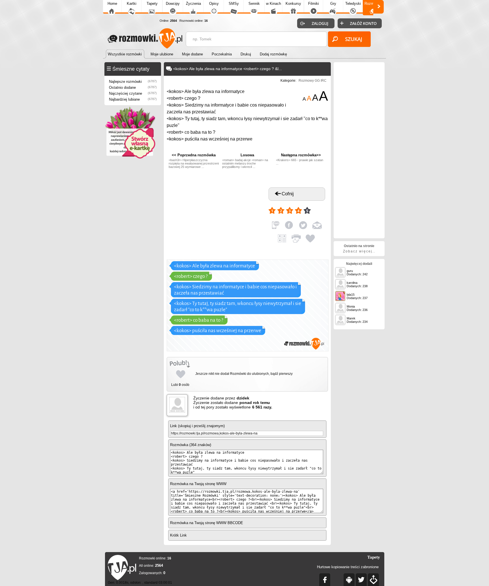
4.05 (318, 208)
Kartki (131, 3)
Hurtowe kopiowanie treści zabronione (348, 567)
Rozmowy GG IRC (313, 81)
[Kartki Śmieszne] (129, 157)
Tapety (152, 3)
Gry (333, 3)
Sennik (254, 3)
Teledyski (353, 3)
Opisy (214, 3)
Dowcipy (173, 3)
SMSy (234, 3)
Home (112, 3)
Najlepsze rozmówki (133, 81)
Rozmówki (372, 3)
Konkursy (293, 3)
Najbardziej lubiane (133, 99)
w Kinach (273, 3)
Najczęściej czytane (133, 93)
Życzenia (193, 3)
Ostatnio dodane (133, 87)
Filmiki (313, 3)
